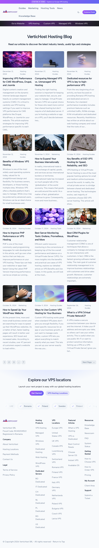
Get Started (37, 393)
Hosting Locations (11, 449)
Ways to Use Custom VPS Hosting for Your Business (48, 311)
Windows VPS (81, 23)
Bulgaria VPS (57, 508)
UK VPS (55, 441)
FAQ (86, 438)
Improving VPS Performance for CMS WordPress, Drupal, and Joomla (17, 82)
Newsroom (89, 433)
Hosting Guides (23, 72)
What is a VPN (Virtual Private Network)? (78, 314)
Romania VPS (58, 467)
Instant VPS (73, 460)
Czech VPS (57, 513)
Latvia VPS (56, 518)
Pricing (88, 475)
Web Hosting (41, 457)
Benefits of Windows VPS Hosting (16, 163)
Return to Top (59, 542)
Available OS (73, 465)
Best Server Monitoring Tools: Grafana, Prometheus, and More (49, 236)
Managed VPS (65, 23)
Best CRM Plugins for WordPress (78, 234)
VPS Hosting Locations (58, 393)
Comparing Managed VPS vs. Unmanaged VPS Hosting (48, 82)
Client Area (90, 485)
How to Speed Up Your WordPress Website (14, 311)
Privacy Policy (9, 475)
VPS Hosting (33, 23)
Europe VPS (58, 2)
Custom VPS (49, 23)
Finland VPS (57, 472)
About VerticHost (10, 444)
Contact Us (8, 459)
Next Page (89, 362)
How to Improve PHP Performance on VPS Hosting (14, 236)
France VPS (57, 477)
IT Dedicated (41, 487)
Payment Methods (11, 454)
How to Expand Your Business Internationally (47, 160)
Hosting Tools (56, 229)
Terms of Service (10, 470)
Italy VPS (56, 482)
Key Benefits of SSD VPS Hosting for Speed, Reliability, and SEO (79, 162)
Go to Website (18, 23)
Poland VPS (57, 503)
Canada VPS (57, 446)
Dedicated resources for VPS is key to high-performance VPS (79, 82)
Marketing (56, 154)
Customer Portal (89, 12)
